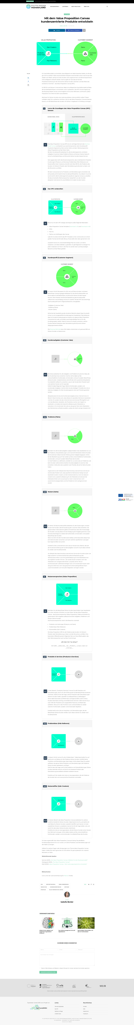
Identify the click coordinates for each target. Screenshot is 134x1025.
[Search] (107, 6)
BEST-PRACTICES (76, 6)
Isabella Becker (63, 25)
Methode (66, 887)
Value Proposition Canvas (56, 889)
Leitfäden (66, 14)
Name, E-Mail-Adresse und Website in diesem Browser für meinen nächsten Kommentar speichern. (65, 968)
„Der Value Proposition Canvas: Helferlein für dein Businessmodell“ (69, 860)
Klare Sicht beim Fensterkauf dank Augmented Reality (45, 1)
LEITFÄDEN (65, 6)
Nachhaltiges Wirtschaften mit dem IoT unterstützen (85, 931)
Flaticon (66, 875)
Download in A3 (74, 226)
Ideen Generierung (64, 884)
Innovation (44, 887)
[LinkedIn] (28, 77)
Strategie (43, 889)
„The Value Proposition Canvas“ (61, 862)
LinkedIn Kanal (58, 1013)
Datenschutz (86, 1011)
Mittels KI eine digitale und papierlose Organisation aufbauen (46, 932)
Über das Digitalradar (59, 1006)
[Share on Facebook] (28, 81)
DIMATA (70, 1021)
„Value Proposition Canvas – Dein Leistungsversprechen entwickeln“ (68, 864)
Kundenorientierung (55, 887)
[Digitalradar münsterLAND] (36, 6)
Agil (42, 884)
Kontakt (85, 1006)
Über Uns (86, 6)
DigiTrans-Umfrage (59, 1011)
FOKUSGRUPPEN (54, 6)
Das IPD (56, 1008)
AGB (84, 1008)
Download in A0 (85, 226)
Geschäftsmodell (51, 884)
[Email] (28, 84)
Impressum (85, 1013)
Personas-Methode (55, 329)
